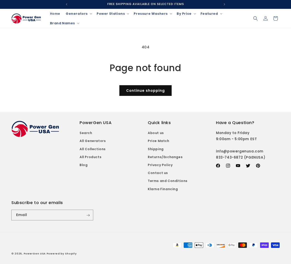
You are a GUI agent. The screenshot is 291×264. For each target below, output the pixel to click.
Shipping (156, 149)
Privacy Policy (160, 165)
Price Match (158, 141)
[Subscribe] (88, 215)
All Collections (93, 149)
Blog (84, 165)
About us (156, 133)
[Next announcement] (224, 4)
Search (86, 133)
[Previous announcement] (67, 4)
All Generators (93, 141)
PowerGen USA (35, 253)
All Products (90, 157)
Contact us (158, 173)
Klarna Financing (163, 189)
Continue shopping (145, 90)
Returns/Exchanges (165, 157)
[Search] (256, 18)
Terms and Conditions (168, 181)
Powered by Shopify (62, 253)
